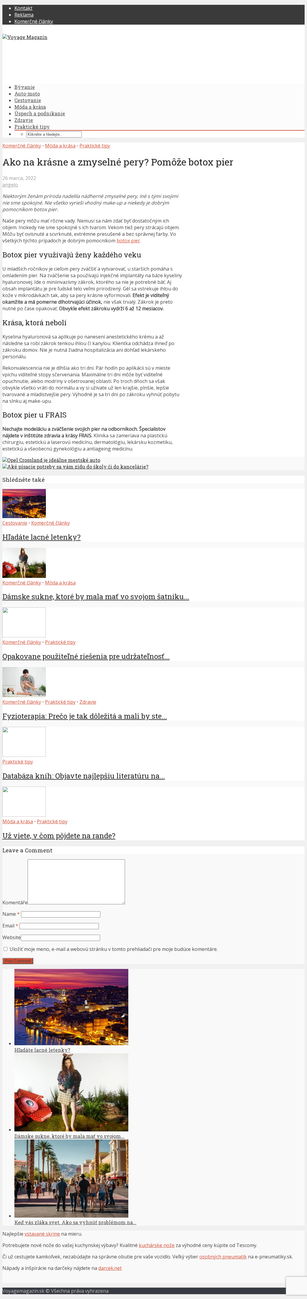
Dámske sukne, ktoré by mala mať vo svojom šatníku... (95, 596)
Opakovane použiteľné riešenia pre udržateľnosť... (86, 656)
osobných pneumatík (223, 1256)
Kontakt (23, 8)
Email (10, 925)
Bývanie (24, 87)
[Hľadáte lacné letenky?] (24, 516)
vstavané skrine (42, 1234)
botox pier (128, 240)
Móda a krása (30, 107)
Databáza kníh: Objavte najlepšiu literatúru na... (83, 776)
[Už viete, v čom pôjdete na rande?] (24, 815)
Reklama (24, 14)
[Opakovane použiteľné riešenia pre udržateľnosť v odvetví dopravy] (24, 635)
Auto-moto (27, 93)
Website (11, 937)
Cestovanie (27, 100)
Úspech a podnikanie (39, 113)
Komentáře (15, 902)
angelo (10, 184)
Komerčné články (33, 21)
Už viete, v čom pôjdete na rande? (58, 835)
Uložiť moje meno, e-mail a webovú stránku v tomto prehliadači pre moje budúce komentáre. (114, 949)
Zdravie (23, 120)
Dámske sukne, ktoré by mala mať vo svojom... (69, 1136)
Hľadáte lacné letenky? (41, 537)
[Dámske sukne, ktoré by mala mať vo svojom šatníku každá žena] (24, 576)
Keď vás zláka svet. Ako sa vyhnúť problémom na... (75, 1222)
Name (11, 914)
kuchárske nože (156, 1245)
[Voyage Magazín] (24, 37)
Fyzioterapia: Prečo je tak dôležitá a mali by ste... (84, 716)
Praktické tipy (32, 126)
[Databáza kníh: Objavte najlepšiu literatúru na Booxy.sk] (24, 755)
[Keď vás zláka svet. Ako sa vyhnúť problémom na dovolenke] (71, 1216)
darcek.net (110, 1268)
